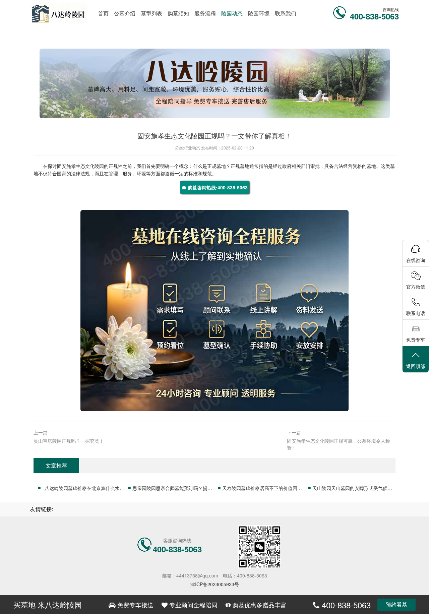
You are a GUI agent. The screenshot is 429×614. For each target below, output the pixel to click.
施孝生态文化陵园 (85, 166)
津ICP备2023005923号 (214, 584)
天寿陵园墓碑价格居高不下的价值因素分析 (262, 489)
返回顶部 (415, 366)
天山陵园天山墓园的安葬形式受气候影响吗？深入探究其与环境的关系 (352, 489)
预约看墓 (396, 604)
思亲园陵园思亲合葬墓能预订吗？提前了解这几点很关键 (172, 489)
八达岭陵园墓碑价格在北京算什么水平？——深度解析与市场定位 (82, 489)
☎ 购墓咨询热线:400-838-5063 (215, 187)
